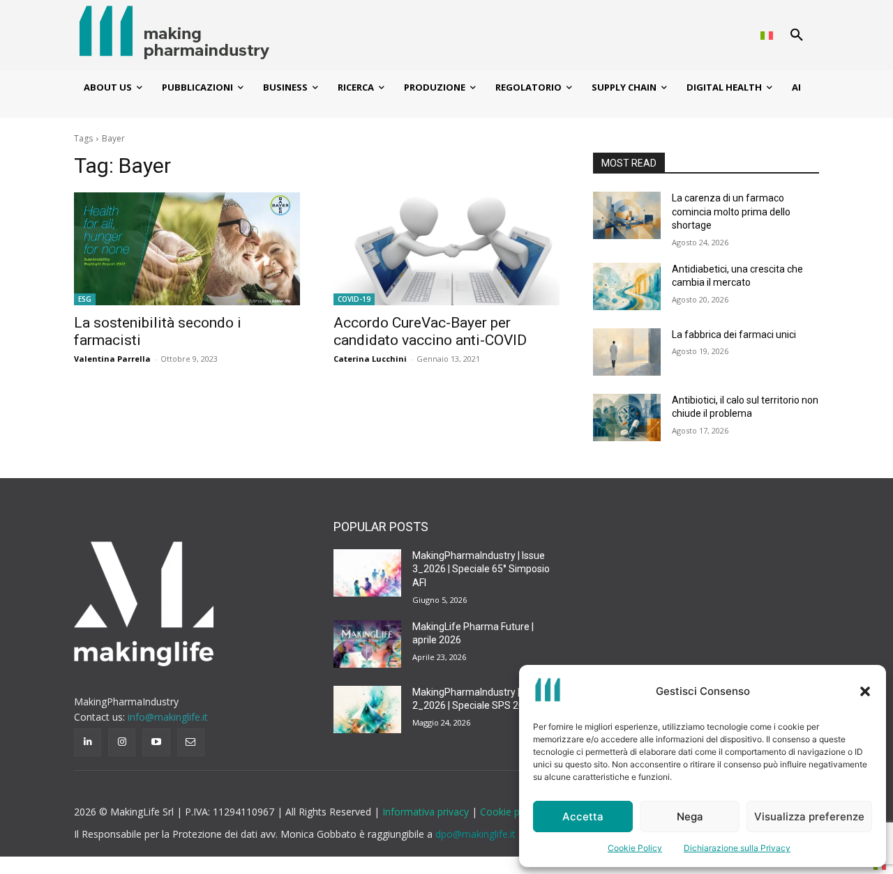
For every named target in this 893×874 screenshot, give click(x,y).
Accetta (582, 816)
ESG (84, 299)
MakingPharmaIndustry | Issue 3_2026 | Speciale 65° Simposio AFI (481, 569)
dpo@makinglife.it (475, 834)
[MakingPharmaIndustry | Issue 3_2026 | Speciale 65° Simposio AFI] (367, 573)
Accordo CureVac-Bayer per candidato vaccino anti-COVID (430, 331)
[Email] (190, 742)
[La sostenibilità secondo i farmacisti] (187, 248)
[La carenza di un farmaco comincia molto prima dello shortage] (627, 215)
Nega (690, 816)
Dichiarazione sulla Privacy (737, 848)
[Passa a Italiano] (766, 35)
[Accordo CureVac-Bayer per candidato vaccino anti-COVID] (446, 248)
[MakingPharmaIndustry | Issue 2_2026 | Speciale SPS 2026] (367, 709)
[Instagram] (121, 742)
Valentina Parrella (112, 358)
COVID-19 (354, 299)
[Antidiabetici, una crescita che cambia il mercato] (627, 286)
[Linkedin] (87, 742)
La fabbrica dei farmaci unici (734, 334)
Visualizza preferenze (809, 816)
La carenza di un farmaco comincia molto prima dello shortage (731, 211)
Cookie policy (510, 811)
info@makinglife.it (168, 716)
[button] (865, 691)
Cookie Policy (635, 848)
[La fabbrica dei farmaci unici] (627, 352)
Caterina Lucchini (370, 358)
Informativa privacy (427, 811)
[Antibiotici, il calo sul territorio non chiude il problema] (627, 417)
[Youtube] (156, 742)
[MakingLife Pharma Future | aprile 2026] (367, 644)
